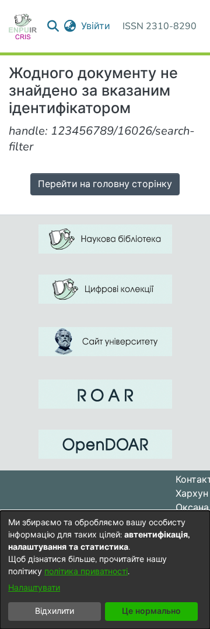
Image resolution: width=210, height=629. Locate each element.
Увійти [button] (96, 26)
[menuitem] (70, 26)
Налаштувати (34, 587)
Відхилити (54, 611)
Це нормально (151, 611)
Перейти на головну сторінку (105, 184)
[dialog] (105, 570)
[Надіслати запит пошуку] (53, 26)
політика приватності (86, 571)
